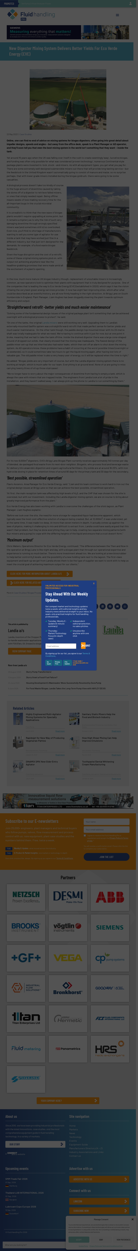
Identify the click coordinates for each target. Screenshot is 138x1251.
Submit (84, 645)
